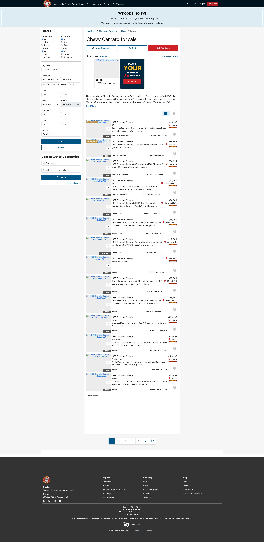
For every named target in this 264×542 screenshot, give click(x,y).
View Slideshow (103, 48)
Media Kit (147, 497)
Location (45, 75)
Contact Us (188, 489)
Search (62, 177)
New (65, 42)
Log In (202, 3)
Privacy (129, 530)
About (146, 481)
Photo (46, 54)
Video (66, 54)
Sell (195, 3)
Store (89, 4)
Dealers (47, 45)
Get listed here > (170, 56)
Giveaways (98, 4)
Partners (107, 4)
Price (43, 120)
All (45, 39)
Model (64, 101)
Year (43, 91)
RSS (134, 48)
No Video (68, 57)
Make (43, 101)
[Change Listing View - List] (166, 113)
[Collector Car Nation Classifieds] (47, 3)
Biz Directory (118, 4)
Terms (110, 530)
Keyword (45, 66)
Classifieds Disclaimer (192, 493)
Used (66, 45)
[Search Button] (188, 3)
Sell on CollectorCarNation (115, 489)
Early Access (92, 122)
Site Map (107, 493)
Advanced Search (73, 183)
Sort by (44, 130)
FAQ (185, 481)
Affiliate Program (150, 489)
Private (47, 42)
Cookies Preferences (143, 530)
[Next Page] (145, 441)
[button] (108, 128)
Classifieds (59, 4)
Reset (61, 147)
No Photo (48, 57)
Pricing (186, 485)
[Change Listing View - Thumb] (174, 113)
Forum (82, 4)
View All (103, 56)
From (63, 85)
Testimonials (108, 497)
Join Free (213, 3)
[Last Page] (152, 441)
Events (106, 485)
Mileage (45, 110)
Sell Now (132, 82)
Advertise (147, 493)
